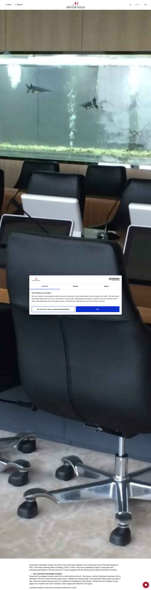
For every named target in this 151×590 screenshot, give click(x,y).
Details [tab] (75, 286)
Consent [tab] (45, 286)
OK (97, 309)
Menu (9, 4)
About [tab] (106, 286)
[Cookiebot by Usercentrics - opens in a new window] (110, 279)
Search (19, 4)
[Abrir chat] (146, 585)
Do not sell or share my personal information (53, 309)
